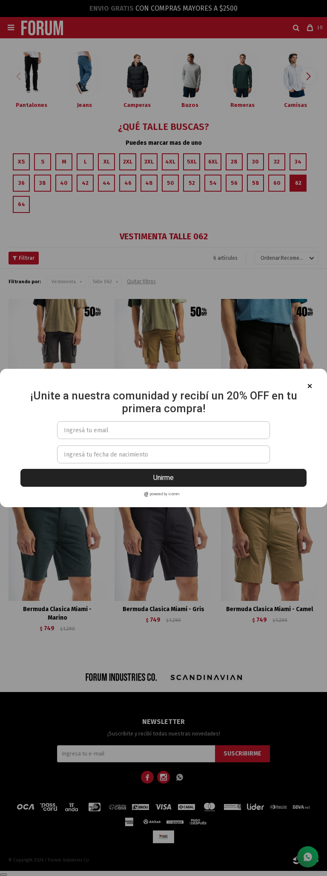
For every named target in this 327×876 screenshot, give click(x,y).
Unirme (163, 478)
